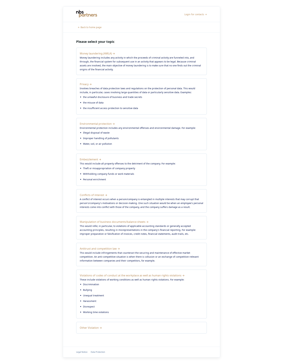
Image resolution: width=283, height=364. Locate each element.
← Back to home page (90, 27)
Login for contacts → (195, 14)
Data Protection (98, 352)
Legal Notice (81, 352)
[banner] (86, 14)
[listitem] (141, 61)
